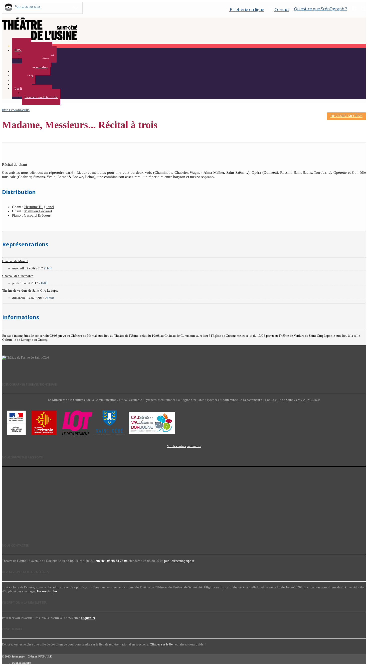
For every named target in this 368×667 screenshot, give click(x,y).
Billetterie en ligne (246, 9)
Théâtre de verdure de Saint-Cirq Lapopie (30, 290)
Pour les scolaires (36, 67)
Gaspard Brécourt (37, 215)
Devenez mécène (346, 116)
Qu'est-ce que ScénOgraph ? (320, 9)
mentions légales (21, 662)
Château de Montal (15, 261)
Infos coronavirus (16, 110)
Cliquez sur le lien (162, 644)
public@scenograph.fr (179, 561)
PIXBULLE (45, 656)
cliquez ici (88, 618)
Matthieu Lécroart (38, 211)
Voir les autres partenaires (184, 446)
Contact (281, 9)
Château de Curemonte (17, 276)
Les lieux (21, 88)
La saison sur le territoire (41, 97)
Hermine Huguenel (39, 207)
